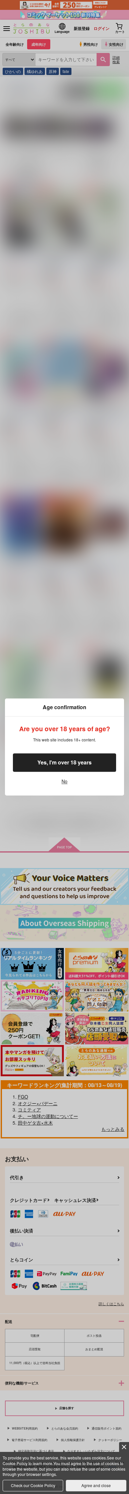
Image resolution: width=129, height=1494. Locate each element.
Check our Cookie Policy (33, 1485)
